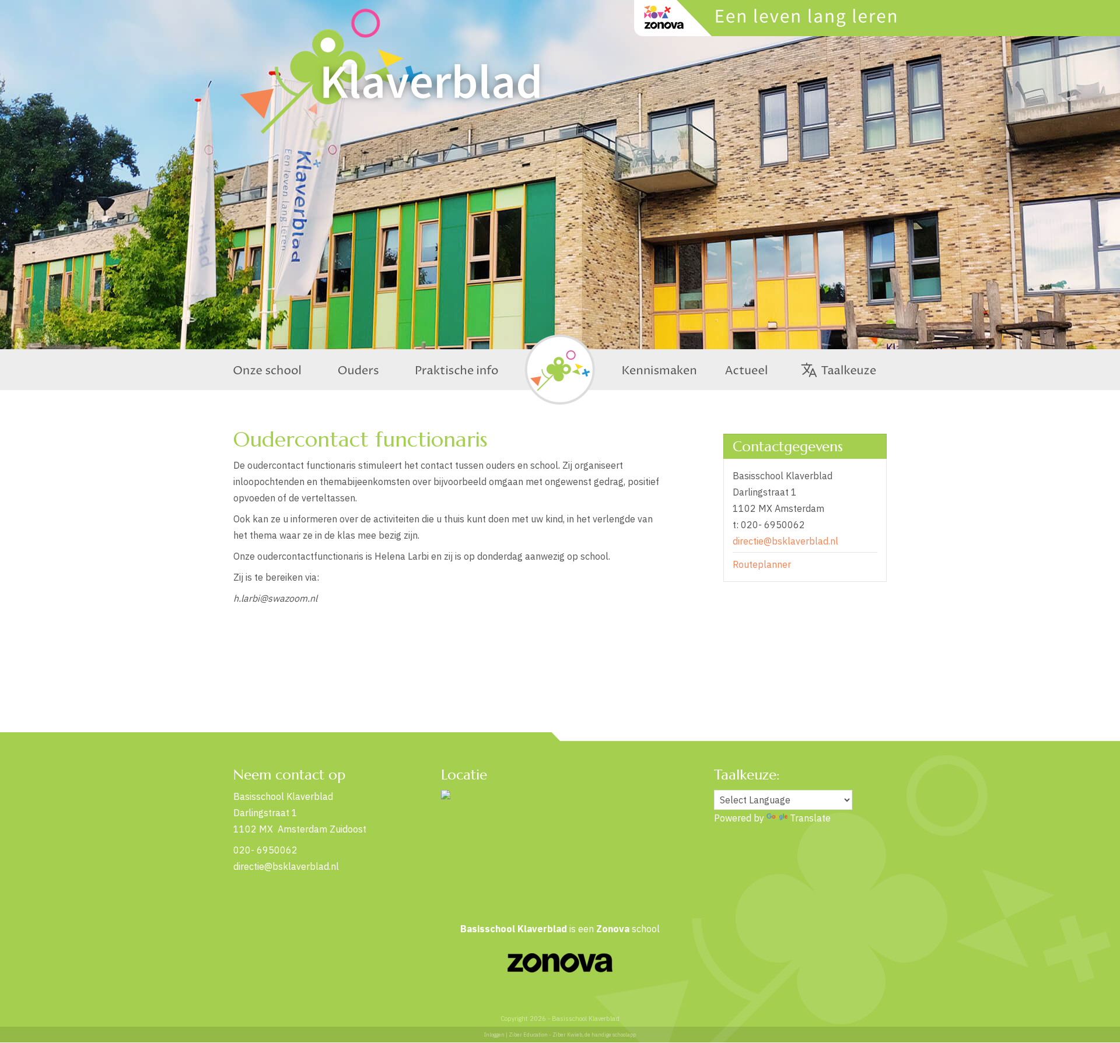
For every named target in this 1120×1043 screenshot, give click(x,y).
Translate (810, 818)
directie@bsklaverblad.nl (785, 541)
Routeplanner (762, 564)
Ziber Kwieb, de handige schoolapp (594, 1034)
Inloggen (494, 1034)
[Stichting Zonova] (560, 969)
